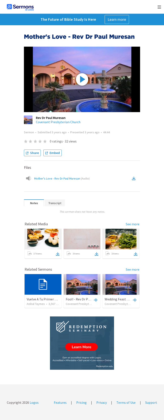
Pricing (81, 402)
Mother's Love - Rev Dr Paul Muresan (62, 178)
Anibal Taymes (36, 304)
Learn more (117, 19)
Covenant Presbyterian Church (58, 122)
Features (60, 402)
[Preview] (95, 300)
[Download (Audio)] (134, 178)
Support (151, 402)
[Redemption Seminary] (82, 343)
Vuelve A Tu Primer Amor (45, 299)
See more (132, 224)
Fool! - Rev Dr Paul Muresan (85, 299)
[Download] (57, 254)
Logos (34, 402)
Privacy (101, 402)
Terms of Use (126, 402)
